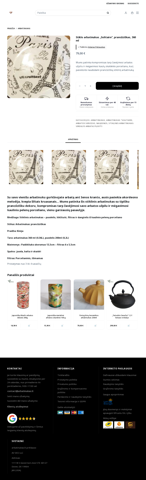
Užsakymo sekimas (115, 3)
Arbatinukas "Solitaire (119, 120)
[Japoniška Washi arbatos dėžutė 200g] (22, 294)
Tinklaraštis (63, 375)
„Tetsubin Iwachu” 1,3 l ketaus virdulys (122, 316)
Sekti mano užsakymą (18, 396)
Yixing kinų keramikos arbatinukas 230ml (89, 316)
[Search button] (108, 13)
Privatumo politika (66, 384)
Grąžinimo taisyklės (113, 388)
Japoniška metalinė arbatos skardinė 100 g (56, 316)
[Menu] (137, 12)
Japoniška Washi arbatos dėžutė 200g (22, 316)
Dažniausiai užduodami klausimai (119, 375)
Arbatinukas (98, 120)
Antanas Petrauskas (96, 47)
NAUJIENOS (102, 123)
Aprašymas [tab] (73, 139)
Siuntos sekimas (111, 379)
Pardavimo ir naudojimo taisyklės (74, 396)
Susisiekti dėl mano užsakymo (22, 400)
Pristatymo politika (67, 379)
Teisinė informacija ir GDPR (71, 401)
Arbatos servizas (85, 123)
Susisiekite (133, 3)
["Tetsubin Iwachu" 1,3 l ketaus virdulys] (122, 294)
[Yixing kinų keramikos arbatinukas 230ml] (89, 294)
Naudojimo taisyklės (113, 384)
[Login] (126, 13)
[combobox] (71, 12)
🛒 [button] (29, 325)
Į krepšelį (117, 85)
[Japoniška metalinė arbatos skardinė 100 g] (55, 294)
